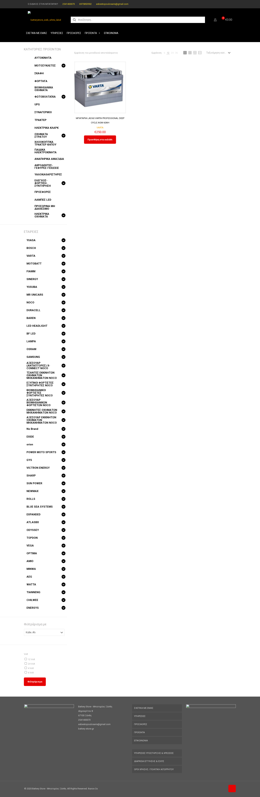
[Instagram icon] (230, 4)
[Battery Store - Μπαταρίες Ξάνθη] (44, 19)
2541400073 (68, 4)
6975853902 (85, 4)
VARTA (100, 127)
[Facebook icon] (225, 4)
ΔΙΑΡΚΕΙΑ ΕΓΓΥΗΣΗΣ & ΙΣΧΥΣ (149, 761)
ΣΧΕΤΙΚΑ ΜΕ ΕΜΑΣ (36, 33)
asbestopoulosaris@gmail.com (112, 4)
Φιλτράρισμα (34, 681)
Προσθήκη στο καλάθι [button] (100, 139)
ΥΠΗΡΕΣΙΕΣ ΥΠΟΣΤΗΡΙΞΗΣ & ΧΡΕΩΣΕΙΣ (154, 753)
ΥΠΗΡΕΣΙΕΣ (57, 33)
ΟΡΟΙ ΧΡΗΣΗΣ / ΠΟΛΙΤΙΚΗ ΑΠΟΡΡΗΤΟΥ (154, 769)
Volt (26, 654)
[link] (164, 53)
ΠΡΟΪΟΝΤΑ (91, 33)
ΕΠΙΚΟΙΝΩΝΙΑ (111, 33)
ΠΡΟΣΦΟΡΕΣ (74, 33)
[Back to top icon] (232, 788)
